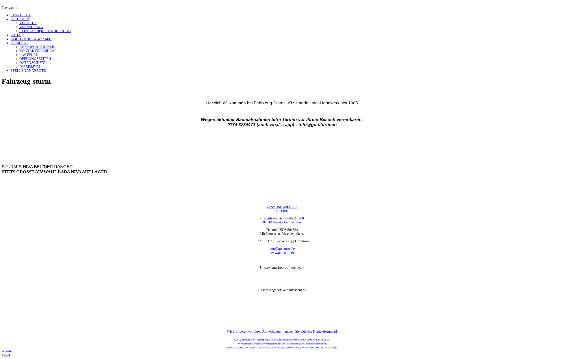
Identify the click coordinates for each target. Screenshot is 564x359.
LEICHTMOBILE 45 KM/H (31, 39)
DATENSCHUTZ (32, 62)
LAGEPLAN (29, 55)
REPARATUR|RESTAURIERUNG (45, 31)
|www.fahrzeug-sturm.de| (262, 340)
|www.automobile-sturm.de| (250, 343)
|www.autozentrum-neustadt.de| (287, 340)
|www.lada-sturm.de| (271, 343)
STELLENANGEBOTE (28, 70)
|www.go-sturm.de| (242, 340)
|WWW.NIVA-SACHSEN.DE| (301, 347)
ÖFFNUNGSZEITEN (35, 59)
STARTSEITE (21, 15)
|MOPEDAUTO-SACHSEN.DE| (315, 340)
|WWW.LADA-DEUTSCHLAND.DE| (243, 347)
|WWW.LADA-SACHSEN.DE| (274, 347)
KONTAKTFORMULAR (38, 51)
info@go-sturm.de (282, 248)
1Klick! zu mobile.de (282, 275)
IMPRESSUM (29, 66)
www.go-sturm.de (282, 252)
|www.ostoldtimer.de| (290, 343)
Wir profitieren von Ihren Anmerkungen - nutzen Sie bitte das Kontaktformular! (282, 331)
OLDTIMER (20, 19)
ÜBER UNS (19, 43)
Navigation (9, 7)
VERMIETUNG (31, 27)
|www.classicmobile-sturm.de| (313, 343)
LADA (16, 35)
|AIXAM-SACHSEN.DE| (326, 347)
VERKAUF (28, 23)
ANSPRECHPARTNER (36, 47)
